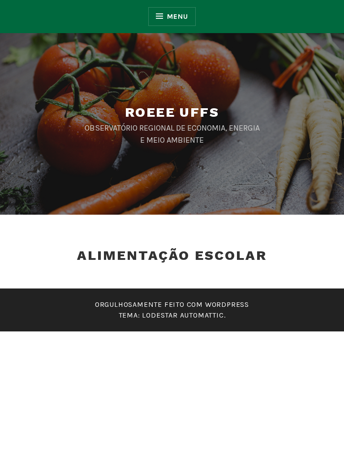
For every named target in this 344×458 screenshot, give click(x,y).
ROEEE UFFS (172, 112)
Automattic (202, 315)
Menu (177, 16)
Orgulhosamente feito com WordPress (172, 304)
